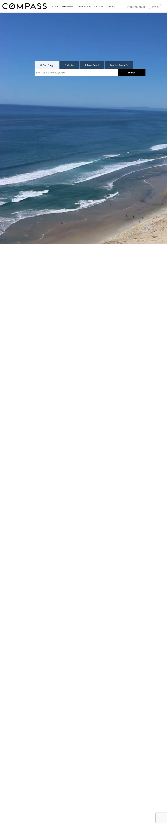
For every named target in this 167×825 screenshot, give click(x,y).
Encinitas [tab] (69, 65)
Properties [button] (67, 6)
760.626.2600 (136, 7)
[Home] (24, 6)
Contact (110, 6)
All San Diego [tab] (46, 65)
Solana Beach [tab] (91, 65)
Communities (83, 6)
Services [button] (98, 6)
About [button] (55, 6)
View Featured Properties (26, 819)
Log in (155, 6)
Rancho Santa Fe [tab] (119, 65)
